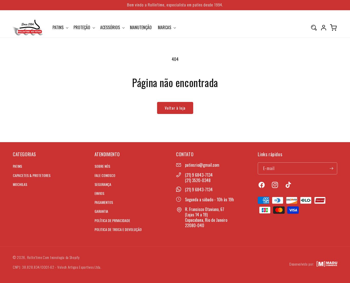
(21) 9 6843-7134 (199, 175)
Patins (17, 166)
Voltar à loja (175, 108)
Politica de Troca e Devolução (118, 229)
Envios (99, 193)
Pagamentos (104, 202)
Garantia (101, 211)
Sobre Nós (102, 166)
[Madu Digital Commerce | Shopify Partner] (327, 264)
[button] (59, 27)
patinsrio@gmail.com (202, 165)
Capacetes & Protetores (31, 175)
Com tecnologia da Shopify (61, 257)
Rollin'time (34, 257)
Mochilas (20, 184)
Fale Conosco (105, 175)
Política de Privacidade (112, 220)
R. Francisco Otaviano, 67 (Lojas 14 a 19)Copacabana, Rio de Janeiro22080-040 (206, 217)
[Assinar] (331, 168)
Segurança (103, 184)
